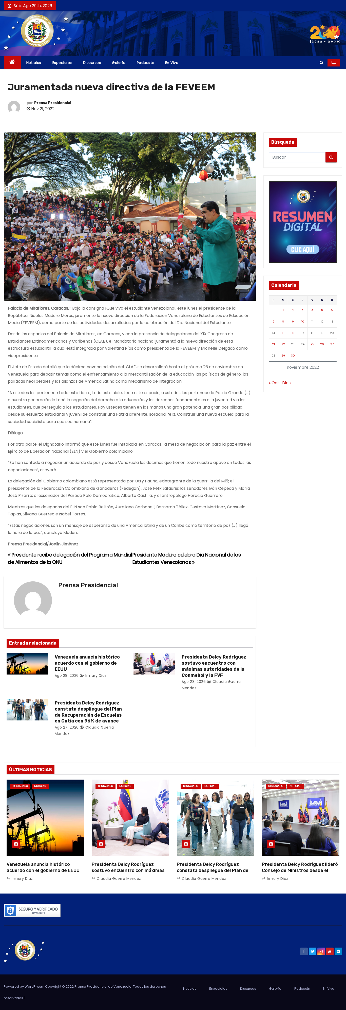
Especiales (62, 62)
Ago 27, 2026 (67, 727)
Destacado (20, 786)
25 (312, 344)
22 (283, 344)
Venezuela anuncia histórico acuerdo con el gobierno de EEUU (87, 663)
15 (283, 333)
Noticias (33, 62)
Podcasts (145, 62)
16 (292, 333)
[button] (321, 62)
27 (332, 344)
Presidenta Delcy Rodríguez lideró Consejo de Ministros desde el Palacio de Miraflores (300, 870)
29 (283, 356)
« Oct (274, 383)
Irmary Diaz (95, 675)
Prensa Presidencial (52, 103)
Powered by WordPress (24, 986)
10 (302, 321)
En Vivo (172, 62)
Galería (119, 62)
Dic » (286, 383)
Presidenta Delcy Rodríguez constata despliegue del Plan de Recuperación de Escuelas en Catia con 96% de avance (88, 712)
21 (273, 344)
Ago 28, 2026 (67, 675)
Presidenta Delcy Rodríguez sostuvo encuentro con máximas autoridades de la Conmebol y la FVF (214, 666)
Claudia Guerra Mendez (118, 878)
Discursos (92, 62)
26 (322, 344)
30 (293, 356)
